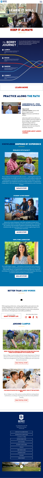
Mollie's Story (21, 276)
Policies (21, 455)
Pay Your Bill (21, 441)
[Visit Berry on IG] (27, 317)
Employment (21, 458)
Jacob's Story (21, 232)
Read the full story (21, 400)
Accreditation (21, 452)
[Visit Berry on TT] (37, 317)
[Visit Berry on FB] (34, 317)
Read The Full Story (21, 363)
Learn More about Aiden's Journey (31, 132)
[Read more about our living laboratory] (21, 263)
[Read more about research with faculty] (21, 174)
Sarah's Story (21, 188)
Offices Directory (21, 439)
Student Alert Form (21, 444)
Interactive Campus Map (21, 434)
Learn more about (11, 316)
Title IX (21, 447)
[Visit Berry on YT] (31, 317)
